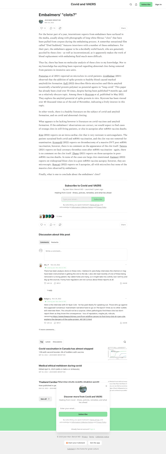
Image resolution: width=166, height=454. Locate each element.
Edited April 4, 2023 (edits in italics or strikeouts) (59, 369)
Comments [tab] (44, 242)
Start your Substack (76, 443)
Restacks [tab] (54, 242)
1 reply (49, 290)
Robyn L (47, 298)
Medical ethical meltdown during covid (60, 365)
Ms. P (46, 265)
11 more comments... (47, 329)
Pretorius (43, 76)
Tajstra (123, 146)
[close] (106, 386)
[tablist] (49, 242)
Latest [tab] (47, 342)
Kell (65, 83)
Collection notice (102, 437)
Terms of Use (94, 420)
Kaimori (114, 157)
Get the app (95, 443)
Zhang (75, 153)
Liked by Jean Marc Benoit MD (56, 268)
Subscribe (145, 4)
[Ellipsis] (126, 265)
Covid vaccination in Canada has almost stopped (66, 348)
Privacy (85, 437)
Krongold (57, 142)
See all (44, 399)
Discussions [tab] (57, 342)
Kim (41, 135)
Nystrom (89, 94)
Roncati (56, 164)
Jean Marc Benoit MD (53, 20)
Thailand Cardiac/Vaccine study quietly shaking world (69, 382)
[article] (83, 353)
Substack (71, 449)
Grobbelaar (109, 76)
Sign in (158, 4)
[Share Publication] (136, 4)
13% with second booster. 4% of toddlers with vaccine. (61, 352)
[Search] (130, 4)
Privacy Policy (101, 422)
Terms (91, 437)
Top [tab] (41, 342)
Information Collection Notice (82, 422)
